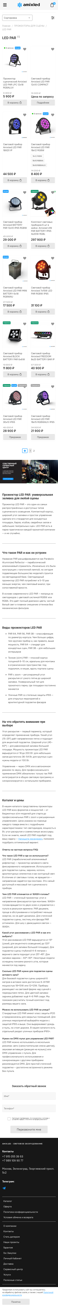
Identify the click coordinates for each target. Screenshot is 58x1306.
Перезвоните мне (29, 1129)
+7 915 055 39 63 (12, 1156)
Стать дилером (11, 1236)
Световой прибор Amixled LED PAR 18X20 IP (12, 147)
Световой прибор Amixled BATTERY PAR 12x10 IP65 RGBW (15, 224)
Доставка (8, 1263)
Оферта (7, 1206)
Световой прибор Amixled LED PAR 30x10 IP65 (12, 419)
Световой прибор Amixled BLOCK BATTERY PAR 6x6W (14, 356)
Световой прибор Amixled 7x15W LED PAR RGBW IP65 (41, 290)
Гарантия (8, 1247)
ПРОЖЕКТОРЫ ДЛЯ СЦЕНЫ (29, 25)
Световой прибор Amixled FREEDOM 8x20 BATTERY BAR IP (43, 356)
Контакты (8, 1231)
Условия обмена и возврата (18, 1217)
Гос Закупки (9, 1252)
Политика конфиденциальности (20, 1211)
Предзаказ (15, 437)
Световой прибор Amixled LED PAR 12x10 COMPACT (40, 81)
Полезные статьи (12, 1279)
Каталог (7, 1201)
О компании (9, 1225)
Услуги (7, 1274)
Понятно (16, 1301)
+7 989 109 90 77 (12, 1160)
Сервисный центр (13, 1269)
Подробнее (43, 102)
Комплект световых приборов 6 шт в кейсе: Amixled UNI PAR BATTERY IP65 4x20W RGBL (41, 227)
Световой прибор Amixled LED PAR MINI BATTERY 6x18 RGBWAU (15, 292)
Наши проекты (11, 1242)
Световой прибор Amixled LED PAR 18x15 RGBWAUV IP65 (42, 419)
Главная (6, 25)
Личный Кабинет (12, 1258)
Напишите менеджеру (30, 838)
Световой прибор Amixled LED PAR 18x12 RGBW (40, 147)
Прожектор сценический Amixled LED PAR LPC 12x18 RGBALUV (15, 83)
